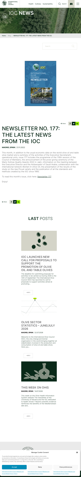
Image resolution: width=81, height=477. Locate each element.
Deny (40, 467)
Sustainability (48, 4)
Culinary (38, 4)
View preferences (65, 467)
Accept (14, 467)
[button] (77, 452)
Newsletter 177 (44, 176)
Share (64, 123)
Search (64, 4)
